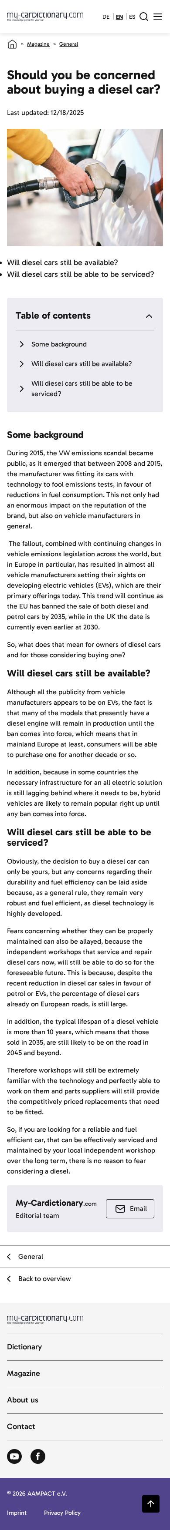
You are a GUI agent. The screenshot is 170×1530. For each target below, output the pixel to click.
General (68, 44)
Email (138, 1208)
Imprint (17, 1513)
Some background (59, 344)
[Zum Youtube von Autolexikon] (14, 1457)
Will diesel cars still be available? (81, 364)
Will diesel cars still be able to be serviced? (82, 388)
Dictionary (24, 1347)
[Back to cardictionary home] (45, 16)
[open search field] (144, 16)
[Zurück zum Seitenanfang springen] (151, 1504)
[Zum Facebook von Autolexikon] (38, 1457)
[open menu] (158, 16)
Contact (21, 1426)
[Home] (12, 44)
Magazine (38, 44)
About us (22, 1400)
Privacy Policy (62, 1513)
